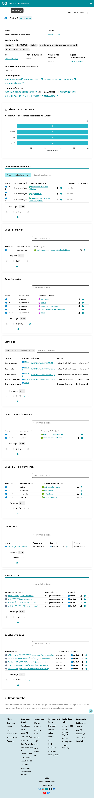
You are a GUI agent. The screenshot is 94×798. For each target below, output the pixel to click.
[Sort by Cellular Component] (61, 483)
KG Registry (67, 742)
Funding (10, 741)
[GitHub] (50, 789)
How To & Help (27, 744)
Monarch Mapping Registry (65, 732)
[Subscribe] (39, 789)
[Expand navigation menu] (91, 3)
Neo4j (23, 733)
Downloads (25, 726)
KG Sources (25, 764)
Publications (12, 737)
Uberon (37, 726)
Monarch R (25, 737)
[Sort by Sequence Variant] (22, 592)
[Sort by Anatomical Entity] (55, 295)
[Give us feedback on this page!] (91, 711)
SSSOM (51, 737)
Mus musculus (54, 34)
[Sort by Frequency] (77, 183)
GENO (36, 748)
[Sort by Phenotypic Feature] (47, 183)
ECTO (36, 755)
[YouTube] (44, 792)
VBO (36, 745)
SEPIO (36, 752)
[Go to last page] (29, 324)
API (22, 729)
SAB (8, 730)
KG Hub (65, 738)
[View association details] (60, 188)
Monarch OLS (67, 726)
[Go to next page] (25, 324)
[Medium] (46, 789)
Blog (78, 730)
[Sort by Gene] (11, 183)
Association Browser (26, 773)
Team (9, 726)
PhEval (51, 729)
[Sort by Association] (26, 183)
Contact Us (12, 734)
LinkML (50, 733)
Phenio (37, 737)
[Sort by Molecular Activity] (58, 431)
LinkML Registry (65, 746)
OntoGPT (52, 748)
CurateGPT (53, 751)
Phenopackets (54, 755)
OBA (36, 741)
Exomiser (52, 726)
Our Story (11, 723)
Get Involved (81, 723)
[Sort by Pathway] (43, 246)
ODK (50, 744)
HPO (36, 734)
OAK (50, 740)
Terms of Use (26, 754)
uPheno (37, 730)
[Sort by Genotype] (15, 651)
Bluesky (79, 741)
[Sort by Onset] (87, 183)
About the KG (26, 761)
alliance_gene (76, 61)
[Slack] (43, 789)
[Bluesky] (48, 792)
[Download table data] (17, 217)
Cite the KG (25, 757)
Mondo (37, 723)
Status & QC (26, 740)
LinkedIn (79, 734)
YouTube (80, 737)
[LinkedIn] (54, 789)
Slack (78, 726)
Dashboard (25, 768)
